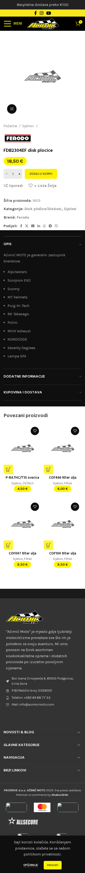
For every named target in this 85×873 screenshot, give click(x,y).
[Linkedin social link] (39, 226)
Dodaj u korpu (41, 174)
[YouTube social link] (48, 13)
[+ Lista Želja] (35, 431)
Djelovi (28, 126)
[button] (8, 469)
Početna (11, 126)
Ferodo (23, 217)
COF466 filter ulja (62, 478)
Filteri (68, 483)
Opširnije (30, 865)
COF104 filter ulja (62, 553)
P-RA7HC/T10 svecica (22, 478)
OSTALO (28, 483)
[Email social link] (33, 226)
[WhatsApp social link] (44, 226)
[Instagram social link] (41, 13)
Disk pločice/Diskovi (56, 126)
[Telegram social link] (50, 226)
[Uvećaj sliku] (12, 109)
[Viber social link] (56, 226)
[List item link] (42, 697)
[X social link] (27, 226)
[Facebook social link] (35, 13)
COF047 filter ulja (22, 553)
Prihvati (52, 865)
